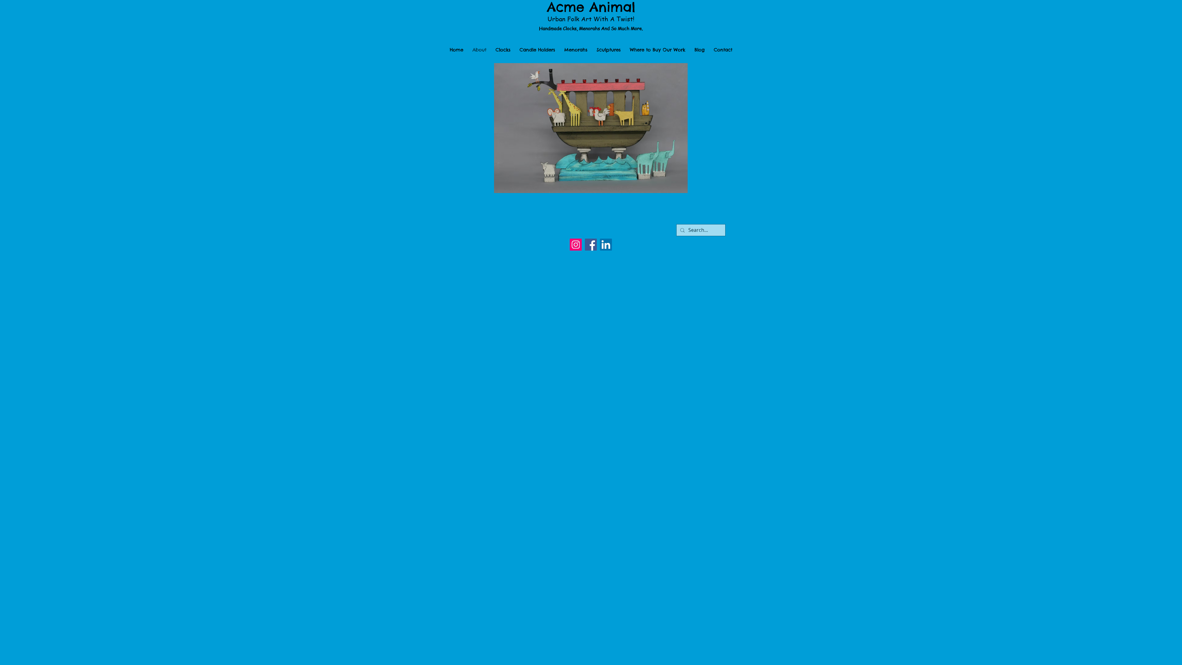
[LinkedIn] (606, 245)
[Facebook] (591, 245)
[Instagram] (576, 245)
